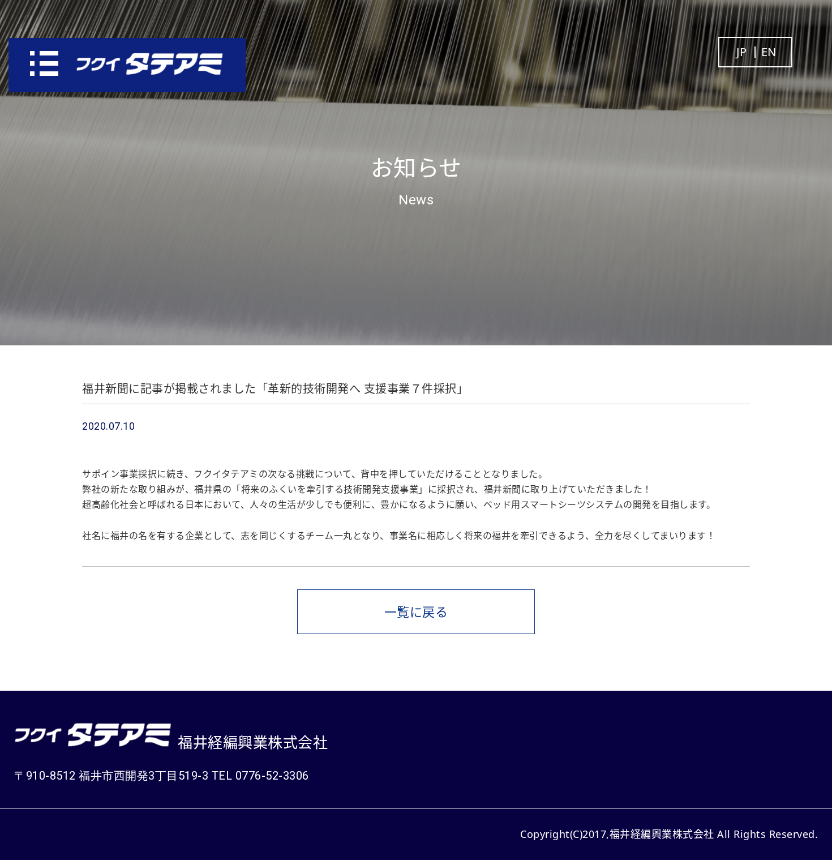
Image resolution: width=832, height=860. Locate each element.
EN (769, 52)
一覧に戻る (416, 611)
